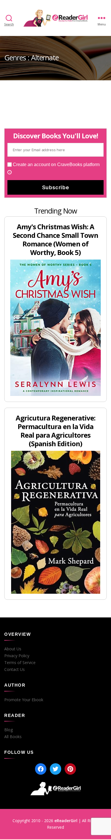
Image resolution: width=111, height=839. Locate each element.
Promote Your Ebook (23, 700)
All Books (13, 737)
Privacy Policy (16, 656)
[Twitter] (55, 769)
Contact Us (14, 669)
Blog (8, 730)
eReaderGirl (65, 820)
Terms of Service (20, 663)
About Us (12, 649)
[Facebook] (40, 769)
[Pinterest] (70, 769)
